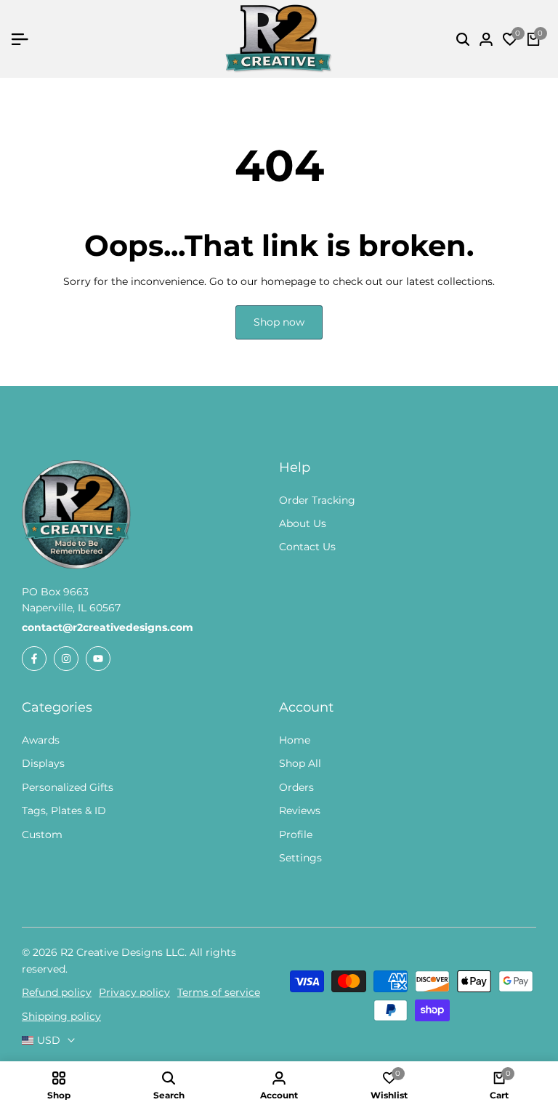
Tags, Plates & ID (64, 810)
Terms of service (218, 992)
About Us (302, 523)
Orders (296, 787)
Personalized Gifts (67, 787)
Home (294, 740)
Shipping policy (61, 1016)
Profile (295, 834)
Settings (300, 857)
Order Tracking (317, 500)
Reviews (299, 810)
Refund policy (57, 992)
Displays (43, 763)
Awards (41, 740)
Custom (42, 834)
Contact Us (307, 546)
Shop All (300, 763)
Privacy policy (134, 992)
